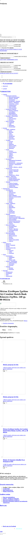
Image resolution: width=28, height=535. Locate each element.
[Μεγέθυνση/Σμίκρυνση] (0, 533)
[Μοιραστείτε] (3, 533)
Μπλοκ (25, 320)
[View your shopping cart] (4, 282)
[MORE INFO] (7, 371)
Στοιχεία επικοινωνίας (6, 484)
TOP (1, 531)
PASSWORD (17, 46)
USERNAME (17, 44)
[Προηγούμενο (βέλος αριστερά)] (0, 534)
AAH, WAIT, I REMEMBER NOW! (9, 59)
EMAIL (16, 67)
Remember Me (5, 48)
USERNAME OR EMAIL (20, 56)
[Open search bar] (0, 35)
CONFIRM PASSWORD (20, 70)
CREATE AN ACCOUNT (6, 49)
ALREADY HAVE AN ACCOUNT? (9, 73)
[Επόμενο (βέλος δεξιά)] (2, 534)
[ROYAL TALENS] (8, 306)
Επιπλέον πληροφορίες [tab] (8, 323)
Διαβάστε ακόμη (5, 494)
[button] (4, 371)
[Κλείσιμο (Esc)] (5, 533)
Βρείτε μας (3, 505)
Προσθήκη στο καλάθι (5, 319)
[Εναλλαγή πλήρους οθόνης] (2, 533)
